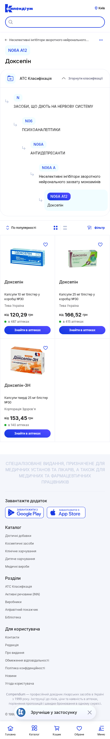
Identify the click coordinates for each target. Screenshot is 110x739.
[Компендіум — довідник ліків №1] (19, 8)
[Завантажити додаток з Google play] (24, 512)
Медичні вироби (17, 566)
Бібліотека (13, 617)
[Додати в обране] (45, 244)
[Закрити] (89, 712)
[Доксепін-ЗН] (27, 361)
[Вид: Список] (65, 228)
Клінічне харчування (20, 551)
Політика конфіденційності (25, 668)
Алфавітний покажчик (21, 610)
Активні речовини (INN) (22, 594)
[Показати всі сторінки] (101, 40)
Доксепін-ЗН (17, 385)
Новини (10, 676)
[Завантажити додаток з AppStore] (66, 512)
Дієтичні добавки (18, 536)
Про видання (14, 653)
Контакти (12, 637)
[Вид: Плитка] (55, 228)
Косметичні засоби (19, 543)
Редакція (12, 645)
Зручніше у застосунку (54, 712)
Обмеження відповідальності (27, 660)
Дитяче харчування (20, 559)
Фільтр (99, 228)
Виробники (13, 602)
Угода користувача (19, 683)
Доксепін (13, 281)
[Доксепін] (27, 257)
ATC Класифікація (18, 586)
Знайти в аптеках (27, 330)
